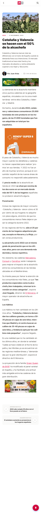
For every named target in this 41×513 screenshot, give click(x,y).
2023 (4, 35)
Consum (6, 261)
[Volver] (3, 3)
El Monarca (30, 293)
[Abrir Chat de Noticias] (36, 508)
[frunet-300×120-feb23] (20, 386)
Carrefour (16, 261)
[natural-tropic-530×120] (20, 82)
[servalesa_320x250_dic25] (20, 141)
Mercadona (30, 258)
